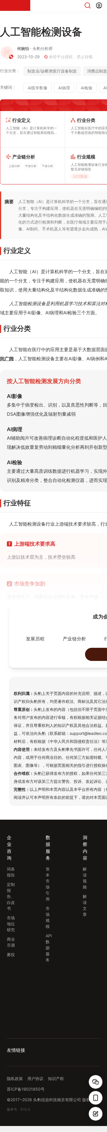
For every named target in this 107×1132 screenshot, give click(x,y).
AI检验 (86, 87)
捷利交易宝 (50, 1061)
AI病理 (64, 87)
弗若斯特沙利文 (21, 1061)
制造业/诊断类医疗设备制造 (52, 71)
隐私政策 (15, 1084)
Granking (73, 1061)
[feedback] (95, 1114)
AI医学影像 (37, 87)
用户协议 (35, 1084)
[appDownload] (95, 1098)
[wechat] (95, 1082)
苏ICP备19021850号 (26, 1095)
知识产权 (56, 1084)
